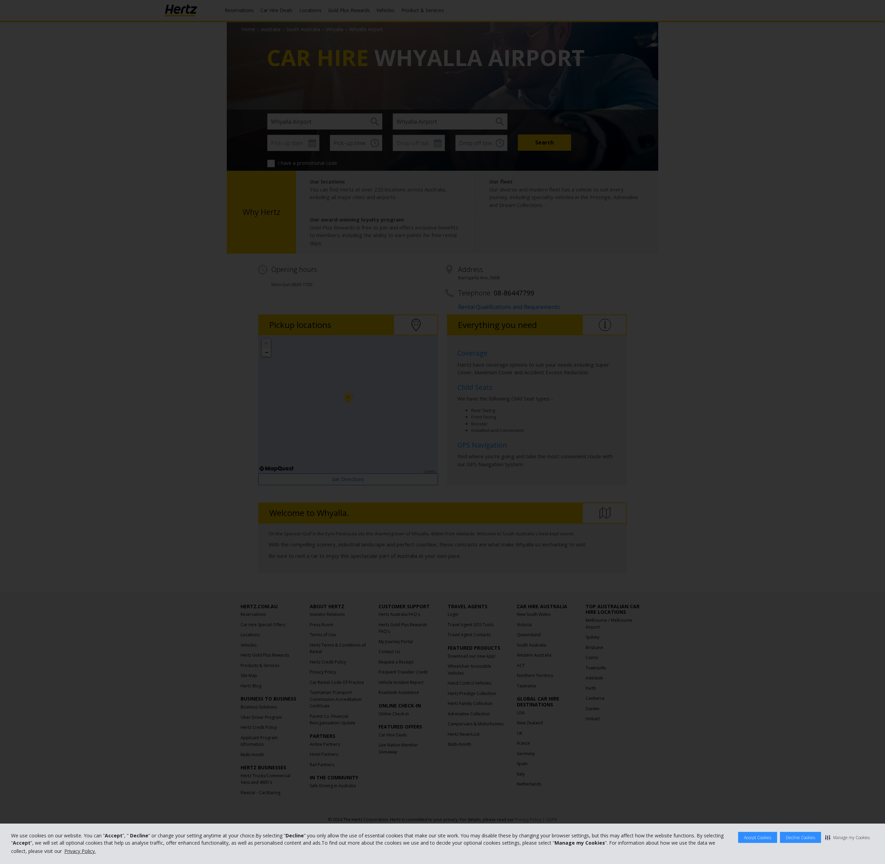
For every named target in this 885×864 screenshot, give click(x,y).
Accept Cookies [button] (757, 837)
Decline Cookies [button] (800, 837)
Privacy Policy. (80, 851)
